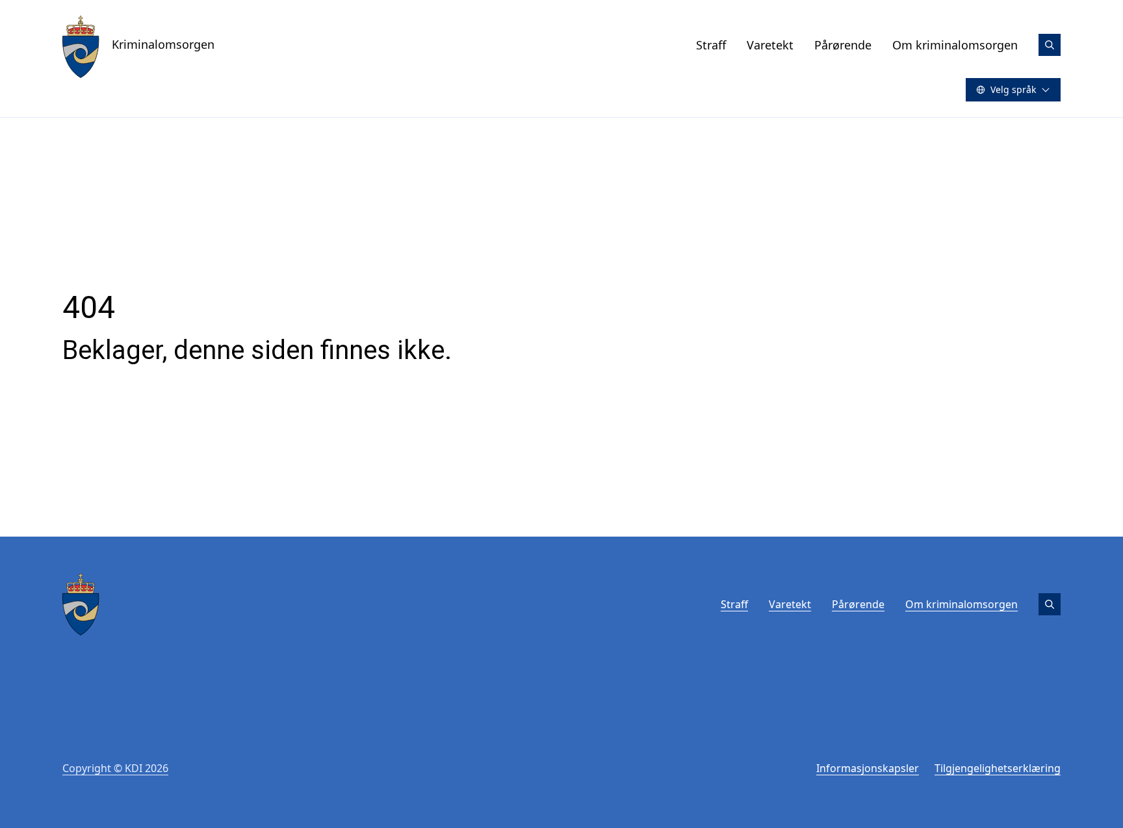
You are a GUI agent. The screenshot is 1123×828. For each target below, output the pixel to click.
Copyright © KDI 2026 (115, 768)
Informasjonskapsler (867, 768)
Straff (711, 45)
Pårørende (842, 45)
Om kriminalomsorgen (955, 45)
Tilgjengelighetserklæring (998, 768)
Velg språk (1013, 89)
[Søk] (1050, 45)
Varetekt (770, 45)
